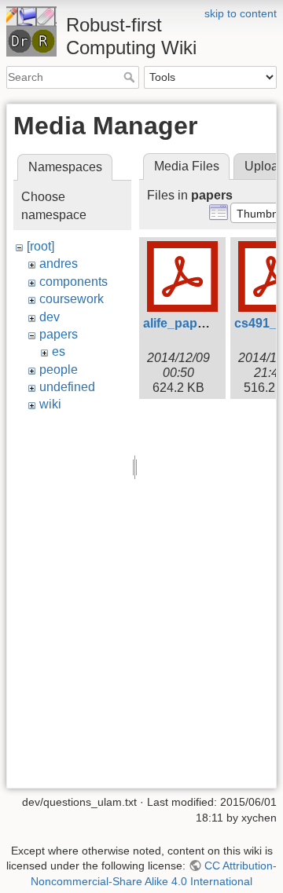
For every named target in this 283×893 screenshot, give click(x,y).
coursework (71, 299)
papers (58, 334)
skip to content (240, 13)
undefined (67, 386)
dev (49, 317)
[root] (40, 246)
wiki (50, 404)
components (73, 281)
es (58, 351)
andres (58, 263)
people (58, 369)
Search (130, 76)
